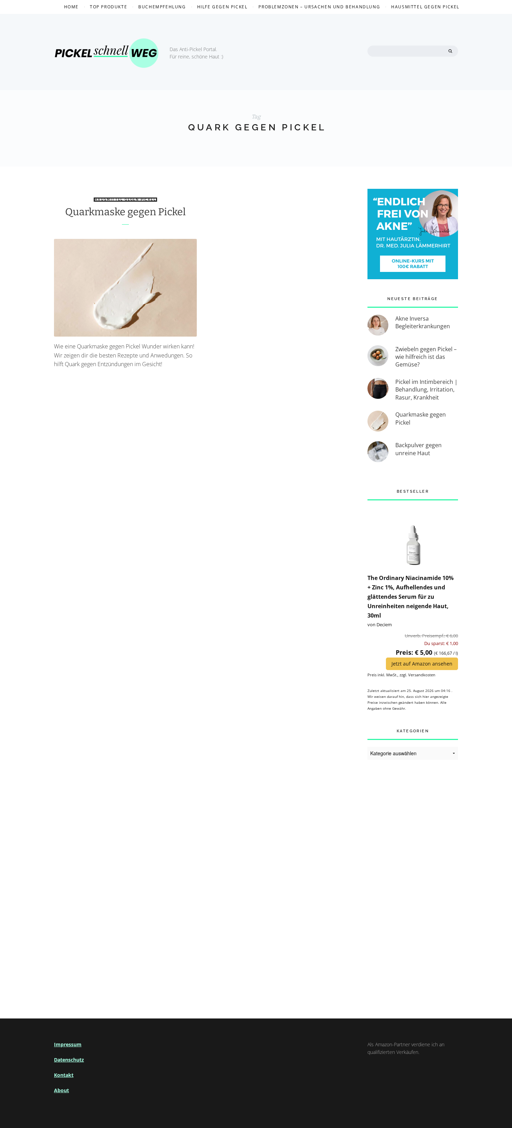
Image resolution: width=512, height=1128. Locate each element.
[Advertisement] (412, 880)
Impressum (68, 1044)
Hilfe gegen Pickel (222, 7)
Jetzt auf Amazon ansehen (421, 663)
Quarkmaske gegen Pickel (125, 212)
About (61, 1090)
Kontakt (63, 1075)
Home (71, 7)
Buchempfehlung (162, 7)
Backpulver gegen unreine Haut (418, 449)
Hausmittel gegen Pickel (425, 7)
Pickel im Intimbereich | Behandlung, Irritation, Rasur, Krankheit (426, 389)
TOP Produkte (108, 7)
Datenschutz (69, 1059)
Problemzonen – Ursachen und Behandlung (319, 7)
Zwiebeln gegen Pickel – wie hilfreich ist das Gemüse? (426, 357)
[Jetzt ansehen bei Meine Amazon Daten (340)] (413, 536)
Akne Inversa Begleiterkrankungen (422, 322)
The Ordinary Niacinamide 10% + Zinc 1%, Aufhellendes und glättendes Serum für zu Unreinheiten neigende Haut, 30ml (410, 597)
